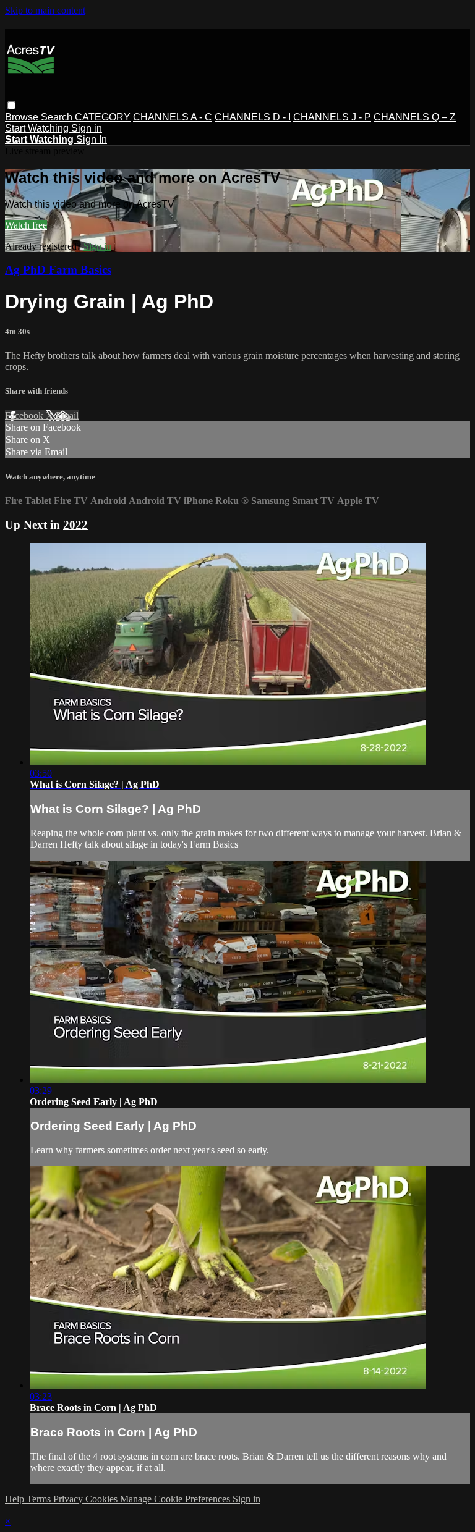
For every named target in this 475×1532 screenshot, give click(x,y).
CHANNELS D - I (253, 117)
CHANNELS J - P (332, 117)
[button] (11, 105)
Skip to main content (45, 10)
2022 (75, 524)
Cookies (102, 1499)
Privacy (69, 1499)
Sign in (86, 128)
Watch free (26, 225)
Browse (23, 117)
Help (16, 1499)
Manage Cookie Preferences (176, 1499)
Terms (40, 1499)
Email (67, 415)
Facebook (25, 415)
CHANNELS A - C (172, 117)
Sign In (91, 139)
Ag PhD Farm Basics (58, 269)
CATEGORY (103, 117)
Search (58, 117)
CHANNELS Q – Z (415, 117)
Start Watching (38, 128)
